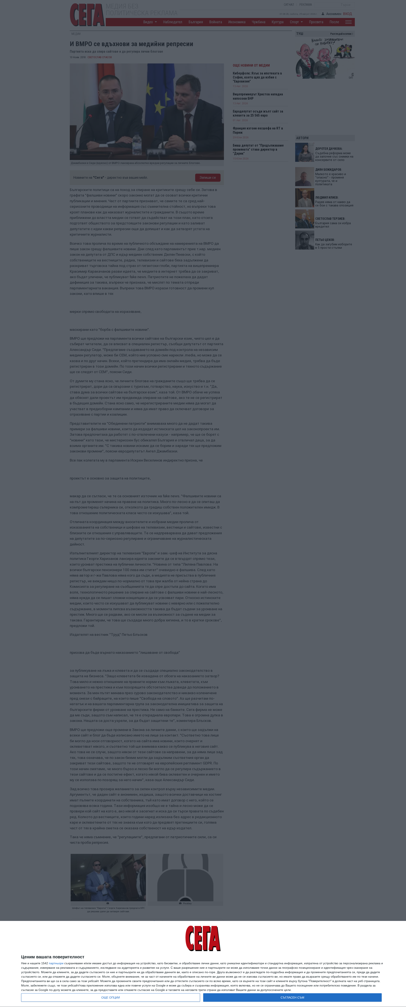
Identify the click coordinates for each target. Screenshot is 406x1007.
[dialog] (203, 964)
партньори (56, 963)
